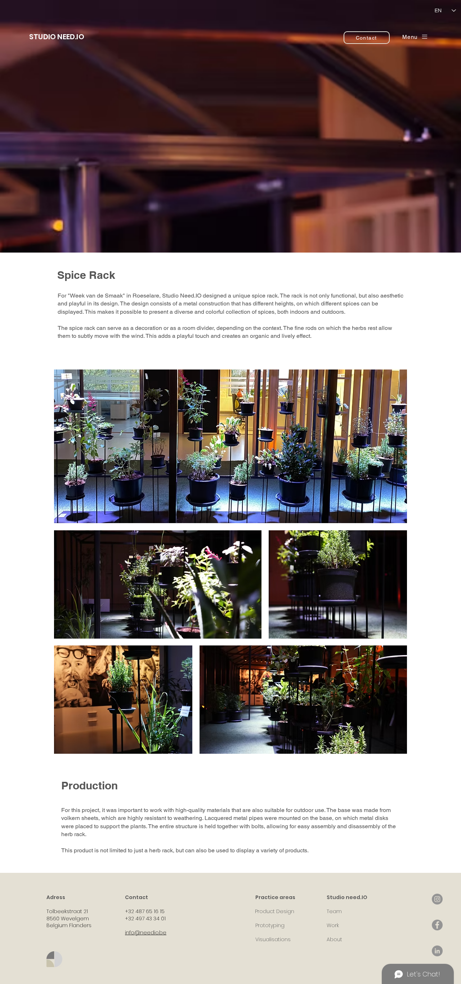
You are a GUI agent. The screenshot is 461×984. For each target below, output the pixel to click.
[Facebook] (437, 925)
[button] (415, 37)
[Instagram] (437, 899)
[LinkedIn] (437, 951)
